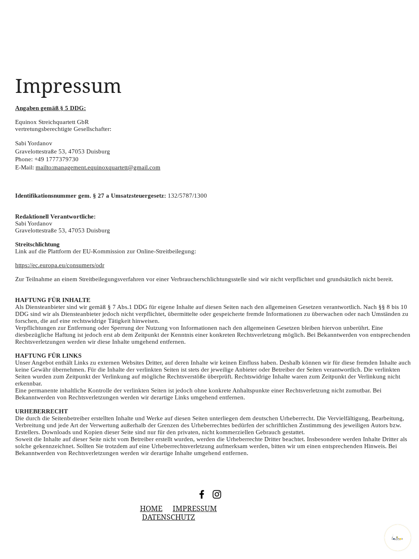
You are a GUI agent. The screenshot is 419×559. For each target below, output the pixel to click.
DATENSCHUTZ (168, 517)
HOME (151, 508)
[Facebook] (201, 494)
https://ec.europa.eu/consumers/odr (59, 265)
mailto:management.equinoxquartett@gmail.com (98, 167)
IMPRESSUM (195, 508)
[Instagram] (217, 494)
